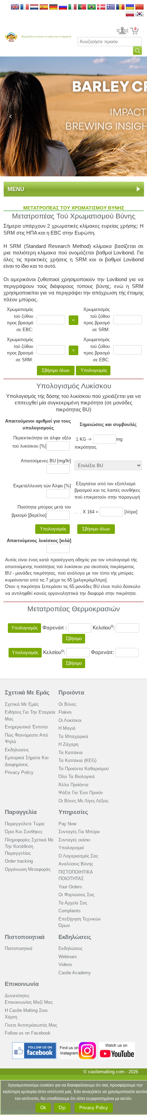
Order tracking (19, 861)
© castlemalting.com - (110, 1071)
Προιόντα (71, 692)
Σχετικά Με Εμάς (27, 692)
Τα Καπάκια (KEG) (77, 760)
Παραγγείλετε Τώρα (24, 823)
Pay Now (67, 823)
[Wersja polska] (130, 14)
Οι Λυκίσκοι (69, 720)
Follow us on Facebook (28, 1033)
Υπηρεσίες (73, 812)
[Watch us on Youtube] (117, 1045)
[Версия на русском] (63, 7)
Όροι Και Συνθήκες (23, 831)
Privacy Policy (19, 772)
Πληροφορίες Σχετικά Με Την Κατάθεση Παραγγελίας (29, 846)
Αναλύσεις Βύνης (75, 863)
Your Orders (70, 886)
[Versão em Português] (82, 7)
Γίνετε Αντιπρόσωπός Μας (31, 1025)
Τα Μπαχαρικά (73, 736)
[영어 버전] (139, 14)
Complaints (69, 910)
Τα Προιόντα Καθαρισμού (83, 768)
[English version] (15, 7)
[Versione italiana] (72, 7)
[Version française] (25, 7)
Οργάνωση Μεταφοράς (28, 869)
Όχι (62, 1107)
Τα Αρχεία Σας (72, 902)
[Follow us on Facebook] (34, 1045)
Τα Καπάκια (70, 752)
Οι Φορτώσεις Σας (76, 894)
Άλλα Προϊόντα (73, 784)
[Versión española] (44, 7)
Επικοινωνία (22, 984)
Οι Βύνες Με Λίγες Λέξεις (83, 800)
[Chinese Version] (139, 7)
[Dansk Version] (101, 7)
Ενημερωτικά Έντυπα (26, 726)
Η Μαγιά (67, 728)
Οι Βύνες (67, 704)
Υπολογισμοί (71, 847)
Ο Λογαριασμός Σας (78, 856)
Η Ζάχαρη (68, 744)
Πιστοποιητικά (24, 937)
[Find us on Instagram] (78, 1045)
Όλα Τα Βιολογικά (76, 776)
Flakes (65, 712)
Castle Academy (74, 972)
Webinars (67, 956)
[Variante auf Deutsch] (53, 7)
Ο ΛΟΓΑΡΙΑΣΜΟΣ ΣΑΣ (123, 30)
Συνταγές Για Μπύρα (79, 831)
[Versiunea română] (120, 7)
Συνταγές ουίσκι (74, 839)
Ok (43, 1107)
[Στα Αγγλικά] (111, 7)
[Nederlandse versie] (34, 7)
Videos (65, 964)
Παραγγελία (21, 812)
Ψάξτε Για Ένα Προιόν (80, 792)
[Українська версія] (130, 7)
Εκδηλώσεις (17, 749)
